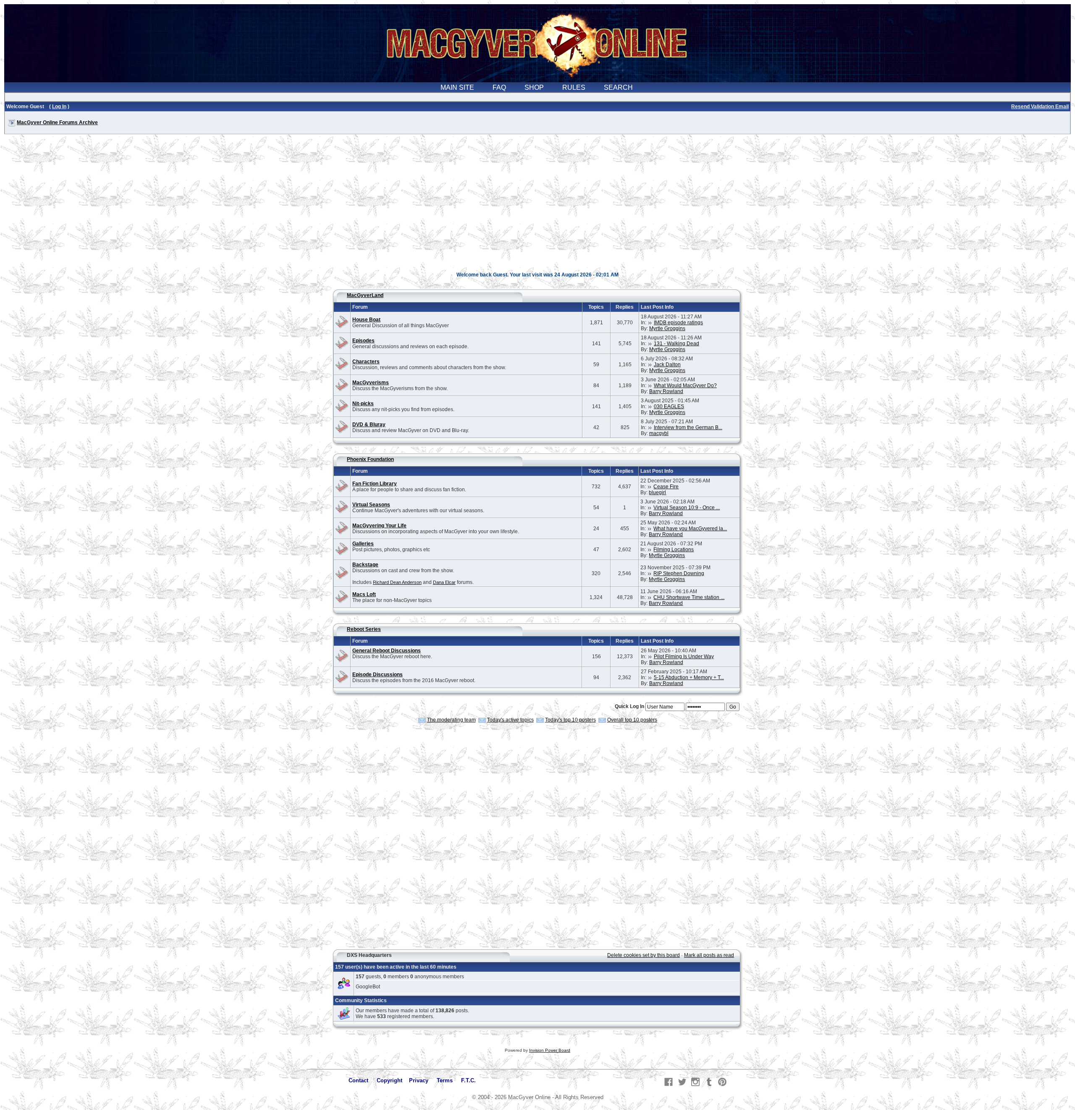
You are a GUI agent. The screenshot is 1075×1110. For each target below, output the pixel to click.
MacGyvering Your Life (379, 526)
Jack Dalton (667, 364)
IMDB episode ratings (678, 323)
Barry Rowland (666, 391)
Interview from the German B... (688, 427)
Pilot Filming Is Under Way (684, 656)
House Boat (366, 320)
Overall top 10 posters (632, 720)
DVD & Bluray (368, 424)
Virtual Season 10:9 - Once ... (686, 508)
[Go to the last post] (650, 323)
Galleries (363, 544)
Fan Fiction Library (374, 484)
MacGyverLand (365, 295)
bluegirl (657, 492)
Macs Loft (364, 594)
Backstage (365, 565)
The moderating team (451, 720)
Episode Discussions (377, 674)
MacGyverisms (370, 383)
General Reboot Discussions (386, 651)
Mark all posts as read (709, 955)
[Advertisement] (537, 207)
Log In (59, 106)
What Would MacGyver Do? (685, 385)
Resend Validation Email (1040, 106)
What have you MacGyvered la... (690, 529)
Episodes (363, 341)
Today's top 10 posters (570, 720)
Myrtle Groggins (667, 328)
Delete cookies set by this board (643, 955)
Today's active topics (510, 720)
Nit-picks (363, 403)
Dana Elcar (444, 582)
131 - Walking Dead (676, 344)
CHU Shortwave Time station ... (688, 597)
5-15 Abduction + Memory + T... (689, 677)
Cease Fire (666, 487)
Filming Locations (673, 549)
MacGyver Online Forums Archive (57, 122)
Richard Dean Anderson (397, 582)
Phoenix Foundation (370, 459)
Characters (366, 362)
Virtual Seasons (371, 505)
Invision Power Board (549, 1050)
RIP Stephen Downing (678, 573)
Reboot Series (364, 629)
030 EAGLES (669, 406)
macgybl (659, 433)
